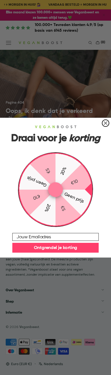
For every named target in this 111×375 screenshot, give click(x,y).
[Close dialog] (105, 123)
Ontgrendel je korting (55, 247)
